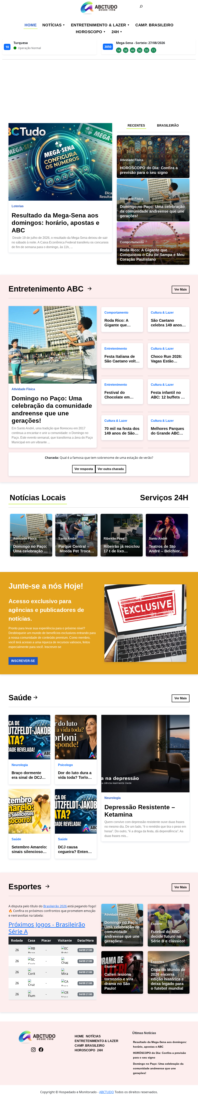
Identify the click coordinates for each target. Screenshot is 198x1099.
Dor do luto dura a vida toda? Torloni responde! (74, 777)
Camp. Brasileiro (154, 25)
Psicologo (65, 765)
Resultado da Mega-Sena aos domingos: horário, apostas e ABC (55, 223)
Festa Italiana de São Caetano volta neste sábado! (121, 361)
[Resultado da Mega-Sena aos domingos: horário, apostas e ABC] (60, 162)
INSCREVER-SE (23, 661)
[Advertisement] (99, 90)
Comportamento (116, 312)
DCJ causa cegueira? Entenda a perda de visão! (75, 851)
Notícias (51, 25)
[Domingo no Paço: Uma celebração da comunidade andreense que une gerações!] (53, 345)
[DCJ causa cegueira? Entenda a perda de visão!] (76, 811)
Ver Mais (180, 289)
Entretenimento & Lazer (98, 25)
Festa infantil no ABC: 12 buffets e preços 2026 (167, 397)
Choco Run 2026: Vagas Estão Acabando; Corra (166, 361)
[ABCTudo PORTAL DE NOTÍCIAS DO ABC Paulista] (99, 8)
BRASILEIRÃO (168, 125)
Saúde (20, 697)
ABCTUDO (106, 1092)
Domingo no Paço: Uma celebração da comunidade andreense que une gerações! (158, 1068)
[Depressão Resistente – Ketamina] (145, 753)
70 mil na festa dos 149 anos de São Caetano (121, 433)
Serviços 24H (164, 497)
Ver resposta (83, 469)
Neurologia (20, 765)
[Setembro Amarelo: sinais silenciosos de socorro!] (29, 811)
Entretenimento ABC (47, 289)
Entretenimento (115, 348)
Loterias (18, 206)
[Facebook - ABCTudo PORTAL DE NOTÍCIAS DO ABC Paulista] (41, 1049)
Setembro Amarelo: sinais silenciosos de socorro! (29, 851)
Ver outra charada (111, 469)
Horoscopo (89, 32)
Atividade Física (23, 389)
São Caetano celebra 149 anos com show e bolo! (167, 325)
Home (31, 25)
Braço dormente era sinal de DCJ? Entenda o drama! (28, 777)
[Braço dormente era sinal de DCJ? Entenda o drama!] (29, 737)
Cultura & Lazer (115, 420)
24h (115, 32)
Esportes (26, 886)
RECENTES (136, 125)
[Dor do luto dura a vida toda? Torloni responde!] (76, 737)
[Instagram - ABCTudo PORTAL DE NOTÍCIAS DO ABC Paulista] (33, 1049)
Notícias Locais (38, 497)
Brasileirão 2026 (55, 906)
